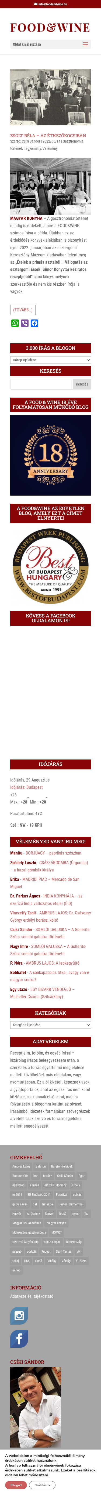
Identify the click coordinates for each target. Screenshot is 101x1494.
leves (75, 1214)
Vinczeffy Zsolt (23, 912)
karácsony (33, 1214)
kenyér (49, 1214)
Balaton (41, 1166)
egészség (18, 1185)
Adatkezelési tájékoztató (31, 1296)
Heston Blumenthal (70, 1204)
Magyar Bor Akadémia (26, 1223)
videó (38, 1261)
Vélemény (50, 148)
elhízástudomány (55, 1185)
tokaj (15, 1261)
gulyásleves (19, 1204)
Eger (82, 1176)
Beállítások (42, 1485)
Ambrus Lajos (21, 1166)
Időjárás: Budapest (26, 787)
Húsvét (16, 1214)
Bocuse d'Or (20, 1176)
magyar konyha (56, 1223)
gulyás (77, 1195)
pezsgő (17, 1251)
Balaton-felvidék (61, 1166)
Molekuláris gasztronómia (29, 1232)
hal (35, 1204)
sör (79, 1251)
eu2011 (17, 1195)
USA (27, 1261)
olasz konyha (52, 1242)
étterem (81, 1261)
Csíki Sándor (31, 141)
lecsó (62, 1214)
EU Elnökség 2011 (39, 1195)
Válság (66, 1261)
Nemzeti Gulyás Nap (25, 1242)
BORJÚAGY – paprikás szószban (53, 853)
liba (86, 1214)
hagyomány (32, 148)
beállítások (86, 1470)
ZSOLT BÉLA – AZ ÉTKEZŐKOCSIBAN (48, 135)
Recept (46, 1251)
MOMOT (56, 1232)
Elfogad (16, 1485)
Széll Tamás (63, 1251)
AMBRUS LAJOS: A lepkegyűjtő (52, 963)
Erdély (76, 1185)
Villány (51, 1261)
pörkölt (31, 1251)
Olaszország (74, 1242)
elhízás (34, 1185)
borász (47, 1176)
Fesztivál (62, 1195)
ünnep (16, 1270)
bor (35, 1176)
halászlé (47, 1204)
